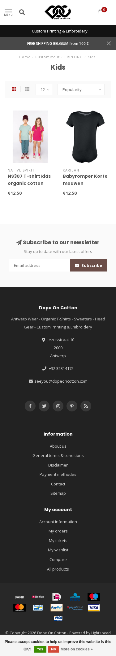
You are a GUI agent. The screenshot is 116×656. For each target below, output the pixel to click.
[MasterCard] (19, 607)
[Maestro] (93, 597)
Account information (58, 521)
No (53, 649)
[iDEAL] (56, 597)
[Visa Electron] (58, 618)
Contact (58, 484)
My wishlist (58, 550)
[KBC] (75, 597)
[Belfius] (38, 597)
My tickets (58, 540)
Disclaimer (58, 465)
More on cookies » (77, 649)
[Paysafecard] (75, 607)
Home (25, 56)
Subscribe (91, 265)
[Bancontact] (38, 607)
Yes (40, 649)
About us (58, 446)
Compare (58, 559)
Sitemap (58, 493)
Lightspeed (101, 632)
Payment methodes (58, 474)
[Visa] (93, 607)
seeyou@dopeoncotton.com (61, 381)
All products (58, 569)
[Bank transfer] (19, 597)
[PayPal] (56, 607)
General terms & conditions (58, 455)
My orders (58, 531)
